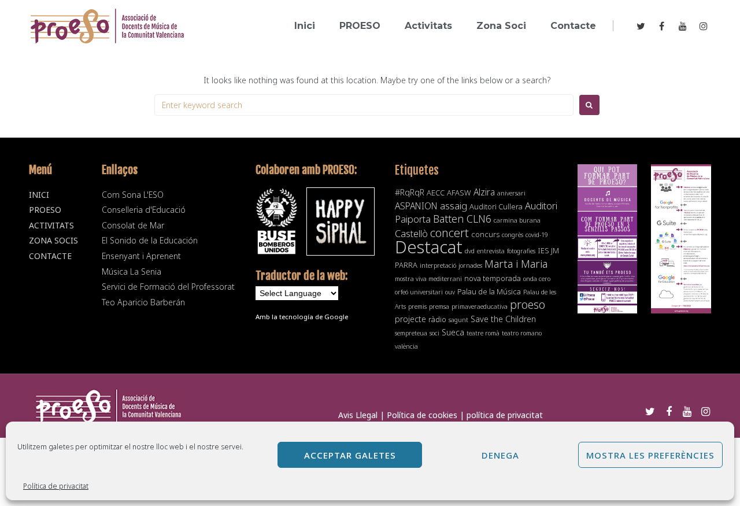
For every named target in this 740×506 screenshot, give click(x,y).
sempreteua (411, 333)
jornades (470, 265)
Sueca (453, 332)
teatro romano (522, 333)
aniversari (511, 193)
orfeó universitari (419, 292)
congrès (512, 235)
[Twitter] (640, 25)
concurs (485, 234)
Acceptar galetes (350, 455)
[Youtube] (683, 25)
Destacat (428, 246)
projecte (410, 318)
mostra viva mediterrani (428, 279)
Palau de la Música (489, 291)
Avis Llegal (358, 414)
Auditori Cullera (496, 206)
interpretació (438, 265)
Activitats (51, 225)
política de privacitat (505, 414)
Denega (500, 455)
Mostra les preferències (650, 455)
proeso (527, 304)
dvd (470, 251)
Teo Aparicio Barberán (143, 302)
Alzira (484, 192)
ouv (450, 292)
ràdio (437, 319)
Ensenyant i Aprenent (141, 255)
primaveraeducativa (480, 306)
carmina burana (517, 220)
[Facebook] (661, 25)
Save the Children (503, 318)
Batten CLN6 (462, 219)
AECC (436, 192)
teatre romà (483, 333)
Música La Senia (131, 271)
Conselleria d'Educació (144, 209)
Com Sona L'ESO (133, 194)
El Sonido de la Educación (150, 240)
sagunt (458, 320)
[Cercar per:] (364, 105)
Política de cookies (422, 414)
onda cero (536, 279)
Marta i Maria (515, 263)
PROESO (45, 209)
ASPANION (416, 206)
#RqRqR (409, 192)
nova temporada (492, 278)
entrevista (491, 251)
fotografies (521, 251)
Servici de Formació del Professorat (168, 286)
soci (434, 333)
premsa (439, 306)
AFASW (459, 192)
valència (406, 346)
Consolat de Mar (133, 225)
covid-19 (537, 235)
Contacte (50, 255)
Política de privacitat (55, 486)
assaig (453, 205)
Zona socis (53, 240)
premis (417, 306)
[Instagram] (703, 25)
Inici (39, 194)
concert (449, 232)
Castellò (411, 233)
